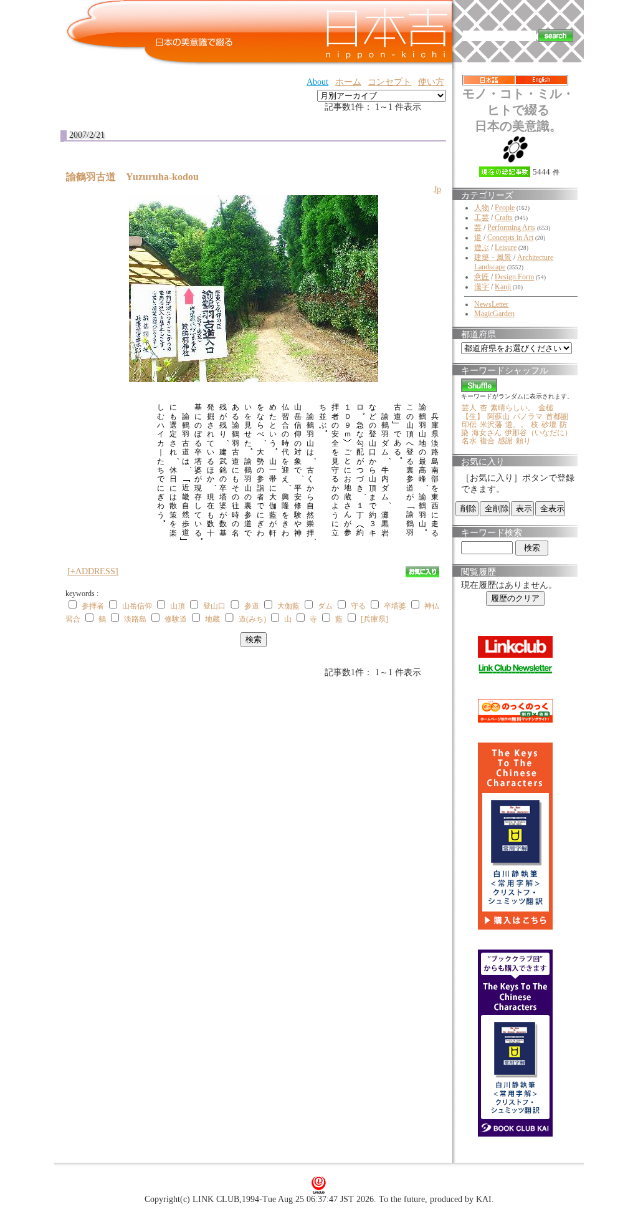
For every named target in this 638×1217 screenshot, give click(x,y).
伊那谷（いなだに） (538, 432)
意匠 (481, 276)
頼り (523, 440)
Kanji (503, 286)
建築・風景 (493, 257)
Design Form (514, 276)
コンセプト (389, 82)
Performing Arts (511, 227)
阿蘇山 (498, 416)
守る (358, 606)
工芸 (481, 217)
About (317, 82)
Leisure (506, 247)
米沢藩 (491, 424)
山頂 (177, 606)
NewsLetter (491, 304)
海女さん (487, 432)
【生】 (473, 416)
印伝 (469, 424)
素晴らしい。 (512, 407)
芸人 (469, 407)
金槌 (545, 407)
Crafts (504, 217)
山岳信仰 (137, 606)
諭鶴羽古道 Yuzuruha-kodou (137, 176)
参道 (251, 606)
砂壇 (548, 424)
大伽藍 (288, 606)
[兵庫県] (374, 619)
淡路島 (135, 619)
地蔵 (212, 619)
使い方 (431, 82)
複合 (487, 440)
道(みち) (252, 619)
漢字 (481, 286)
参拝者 (93, 606)
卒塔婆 (395, 606)
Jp (437, 189)
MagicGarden (494, 313)
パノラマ (528, 416)
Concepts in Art (510, 237)
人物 (481, 207)
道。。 (516, 424)
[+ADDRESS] (92, 571)
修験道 (175, 619)
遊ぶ (481, 247)
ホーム (348, 82)
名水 (469, 440)
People (505, 207)
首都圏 (557, 416)
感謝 (505, 440)
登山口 (214, 606)
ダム (325, 606)
